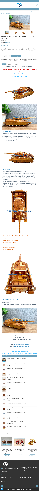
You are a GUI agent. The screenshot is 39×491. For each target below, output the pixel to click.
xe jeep (6, 60)
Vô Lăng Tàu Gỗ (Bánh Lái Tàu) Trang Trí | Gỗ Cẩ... (16, 398)
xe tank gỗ (25, 60)
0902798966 (4, 471)
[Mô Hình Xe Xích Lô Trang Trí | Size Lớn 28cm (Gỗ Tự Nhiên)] (32, 442)
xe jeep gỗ (9, 60)
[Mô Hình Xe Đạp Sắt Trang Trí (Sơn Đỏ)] (19, 442)
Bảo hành (3, 481)
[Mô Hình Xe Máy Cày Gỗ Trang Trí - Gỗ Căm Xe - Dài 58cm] (6, 441)
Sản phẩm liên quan (6, 433)
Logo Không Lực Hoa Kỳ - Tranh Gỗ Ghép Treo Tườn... (16, 358)
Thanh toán (4, 484)
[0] (36, 5)
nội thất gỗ (10, 59)
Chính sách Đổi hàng (5, 483)
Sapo (31, 489)
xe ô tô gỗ (15, 60)
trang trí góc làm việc (23, 59)
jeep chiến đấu (5, 59)
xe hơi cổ (35, 59)
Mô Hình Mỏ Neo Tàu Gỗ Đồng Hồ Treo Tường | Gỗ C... (16, 363)
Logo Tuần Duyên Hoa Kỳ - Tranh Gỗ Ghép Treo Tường (16, 426)
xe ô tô (12, 60)
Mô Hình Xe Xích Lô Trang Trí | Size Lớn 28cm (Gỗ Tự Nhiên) (32, 450)
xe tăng (18, 60)
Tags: (2, 59)
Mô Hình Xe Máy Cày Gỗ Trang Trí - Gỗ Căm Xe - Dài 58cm (7, 450)
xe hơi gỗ (2, 60)
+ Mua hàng (7, 455)
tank (18, 59)
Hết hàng (32, 455)
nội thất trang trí (15, 59)
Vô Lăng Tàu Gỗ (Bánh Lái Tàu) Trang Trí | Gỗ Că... (16, 377)
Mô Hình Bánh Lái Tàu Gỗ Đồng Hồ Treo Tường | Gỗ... (16, 373)
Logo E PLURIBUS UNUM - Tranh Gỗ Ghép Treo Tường (16, 421)
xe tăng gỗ (21, 60)
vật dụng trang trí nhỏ (30, 59)
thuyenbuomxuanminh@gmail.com (8, 474)
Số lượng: (3, 56)
